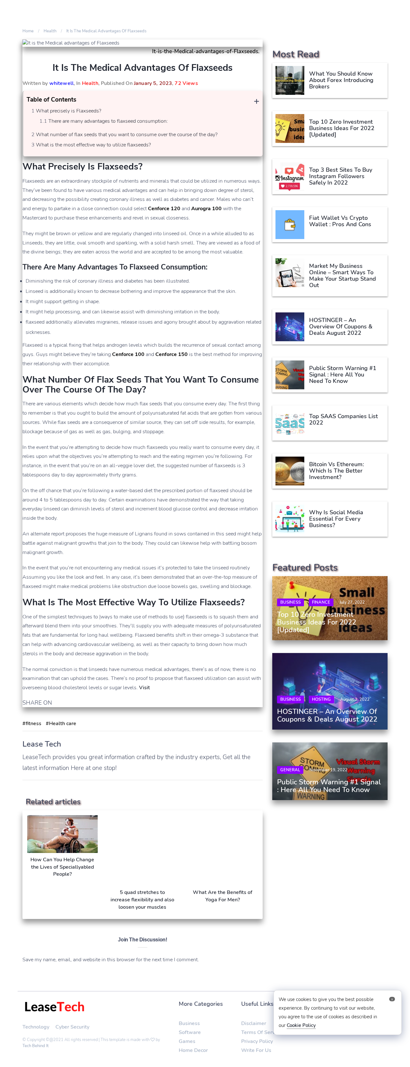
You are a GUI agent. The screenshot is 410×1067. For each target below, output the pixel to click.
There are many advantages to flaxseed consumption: (108, 121)
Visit (144, 687)
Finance (321, 602)
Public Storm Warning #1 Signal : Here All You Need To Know (342, 374)
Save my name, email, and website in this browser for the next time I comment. (110, 959)
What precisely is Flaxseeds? (68, 110)
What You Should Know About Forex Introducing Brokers (341, 80)
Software (190, 1032)
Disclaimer (253, 1023)
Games (187, 1041)
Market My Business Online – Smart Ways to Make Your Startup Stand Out (342, 275)
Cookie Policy (301, 1025)
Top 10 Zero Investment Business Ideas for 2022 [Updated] (341, 128)
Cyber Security (72, 1026)
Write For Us (256, 1050)
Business (290, 602)
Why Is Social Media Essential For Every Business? (336, 519)
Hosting (321, 699)
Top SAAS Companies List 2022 (344, 419)
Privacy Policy (257, 1041)
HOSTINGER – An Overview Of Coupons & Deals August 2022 (341, 326)
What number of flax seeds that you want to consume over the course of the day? (126, 134)
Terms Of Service (261, 1032)
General (290, 770)
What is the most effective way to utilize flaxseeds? (93, 144)
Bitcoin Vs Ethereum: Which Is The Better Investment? (336, 470)
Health (90, 83)
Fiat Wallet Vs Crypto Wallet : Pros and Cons (340, 221)
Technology (35, 1026)
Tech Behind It (35, 1046)
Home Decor (193, 1050)
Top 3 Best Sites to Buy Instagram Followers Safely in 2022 (340, 176)
